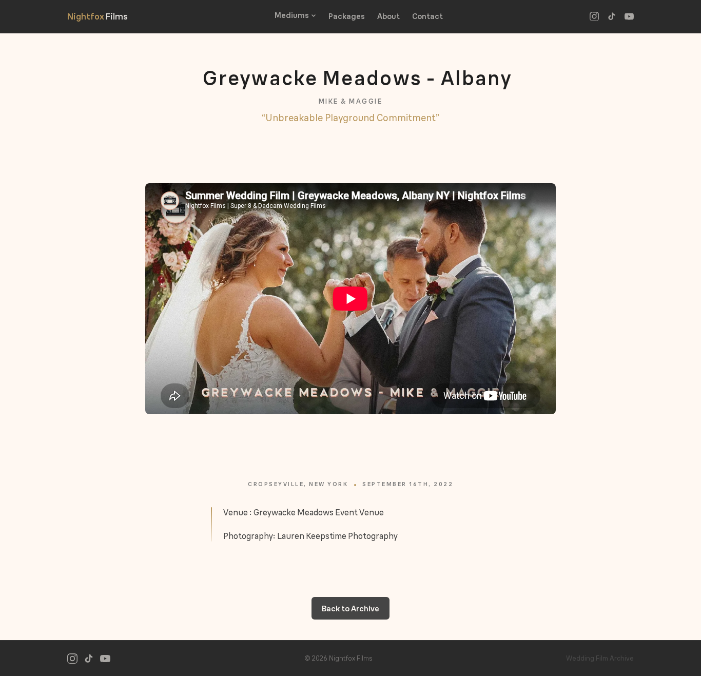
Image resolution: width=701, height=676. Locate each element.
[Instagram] (594, 16)
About (388, 16)
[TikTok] (611, 16)
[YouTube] (629, 16)
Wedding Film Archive (600, 658)
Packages (346, 16)
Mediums (292, 15)
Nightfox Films (97, 16)
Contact (427, 16)
